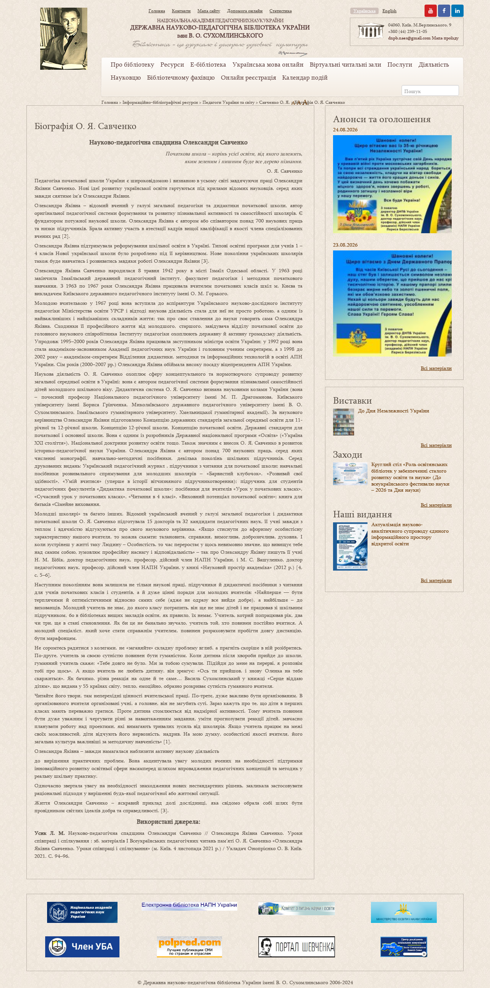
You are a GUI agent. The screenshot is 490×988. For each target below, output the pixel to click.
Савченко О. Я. (274, 102)
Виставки (352, 400)
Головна (157, 11)
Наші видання (362, 513)
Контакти (181, 11)
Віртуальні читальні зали (345, 64)
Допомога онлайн (245, 11)
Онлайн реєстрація (248, 77)
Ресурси (172, 64)
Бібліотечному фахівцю (181, 77)
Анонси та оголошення (382, 118)
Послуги (399, 64)
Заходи (348, 454)
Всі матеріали (436, 368)
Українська (364, 11)
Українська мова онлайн (268, 64)
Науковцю (126, 77)
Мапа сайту (209, 11)
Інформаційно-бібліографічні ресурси (160, 102)
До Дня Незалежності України (393, 410)
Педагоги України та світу (229, 102)
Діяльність (433, 64)
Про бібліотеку (132, 64)
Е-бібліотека (208, 64)
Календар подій (305, 77)
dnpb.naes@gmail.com (409, 38)
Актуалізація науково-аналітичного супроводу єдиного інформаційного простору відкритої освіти (410, 534)
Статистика (281, 11)
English (389, 11)
